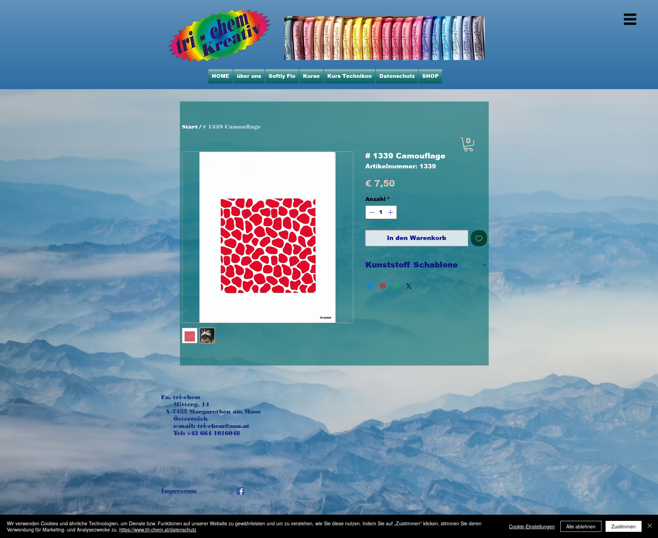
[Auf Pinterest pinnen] (383, 286)
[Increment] (391, 212)
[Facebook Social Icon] (240, 491)
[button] (468, 144)
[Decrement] (371, 212)
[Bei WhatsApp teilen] (396, 286)
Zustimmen (623, 526)
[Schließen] (650, 526)
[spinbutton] (381, 212)
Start (190, 126)
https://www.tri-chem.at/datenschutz (157, 529)
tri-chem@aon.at (223, 425)
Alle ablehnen (581, 526)
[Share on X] (409, 286)
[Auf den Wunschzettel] (479, 238)
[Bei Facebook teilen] (370, 286)
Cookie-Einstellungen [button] (532, 526)
